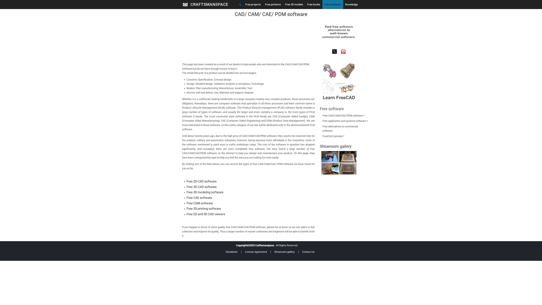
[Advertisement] (248, 42)
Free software (332, 4)
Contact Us (308, 251)
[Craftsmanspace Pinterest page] (343, 51)
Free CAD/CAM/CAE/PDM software (343, 115)
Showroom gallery (284, 251)
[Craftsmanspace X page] (334, 51)
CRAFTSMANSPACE (209, 4)
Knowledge (351, 4)
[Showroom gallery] (339, 162)
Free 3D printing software (204, 208)
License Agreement (256, 251)
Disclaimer (232, 251)
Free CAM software (200, 203)
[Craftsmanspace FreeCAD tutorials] (339, 81)
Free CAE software (199, 198)
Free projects (253, 4)
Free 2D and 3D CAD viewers (206, 214)
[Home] (186, 4)
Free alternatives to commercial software (340, 128)
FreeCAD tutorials (332, 136)
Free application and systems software (344, 120)
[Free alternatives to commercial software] (339, 31)
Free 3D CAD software (202, 187)
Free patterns (273, 4)
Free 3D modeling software (205, 192)
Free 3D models (294, 4)
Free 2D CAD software (202, 181)
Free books (313, 4)
